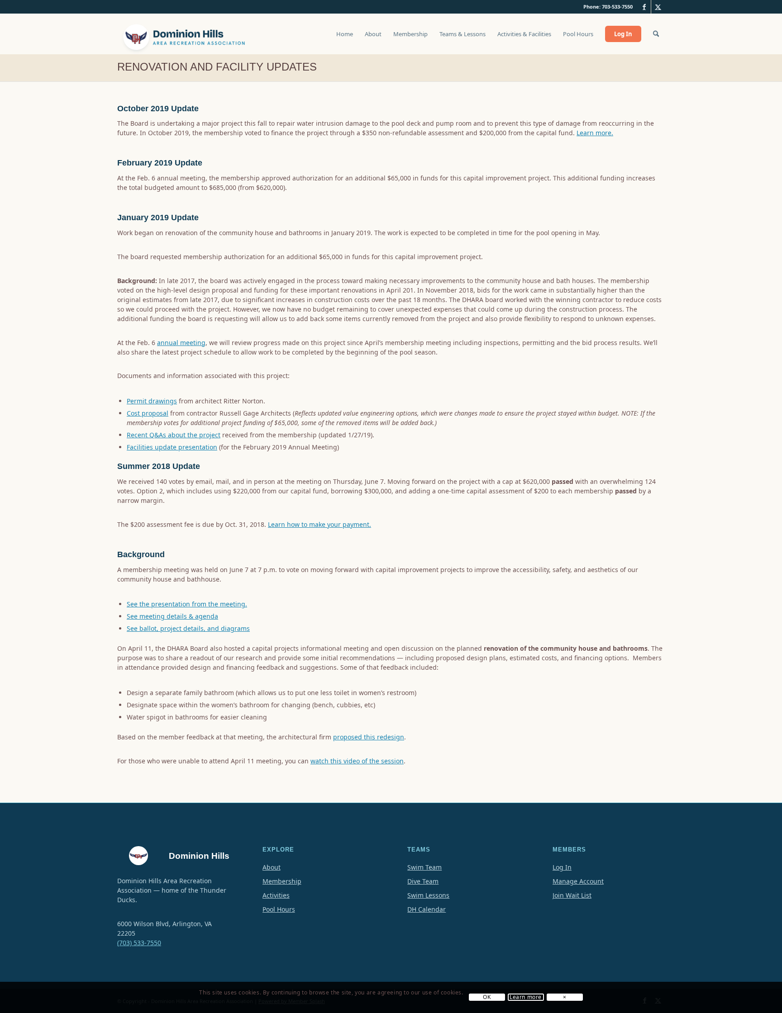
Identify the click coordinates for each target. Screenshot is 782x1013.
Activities (276, 895)
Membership (281, 881)
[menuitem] (344, 38)
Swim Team (424, 867)
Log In (562, 867)
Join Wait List (572, 895)
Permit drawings (152, 401)
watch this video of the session (357, 761)
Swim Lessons (428, 895)
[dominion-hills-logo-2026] (185, 34)
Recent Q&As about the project (173, 435)
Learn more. (595, 132)
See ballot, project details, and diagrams (188, 628)
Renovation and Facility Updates (217, 67)
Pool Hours (278, 909)
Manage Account (578, 881)
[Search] (656, 34)
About (271, 867)
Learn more (526, 997)
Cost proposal (147, 413)
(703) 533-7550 (139, 942)
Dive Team (423, 881)
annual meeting (181, 342)
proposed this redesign (368, 737)
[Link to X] (658, 7)
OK (487, 997)
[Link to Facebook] (644, 7)
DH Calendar (426, 909)
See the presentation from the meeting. (187, 604)
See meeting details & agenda (172, 616)
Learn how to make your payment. (319, 524)
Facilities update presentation (172, 447)
